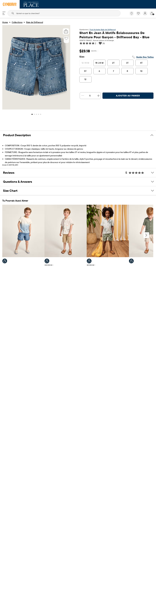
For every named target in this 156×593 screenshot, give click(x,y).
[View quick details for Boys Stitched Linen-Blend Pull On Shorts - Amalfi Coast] (131, 261)
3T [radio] (127, 62)
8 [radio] (127, 71)
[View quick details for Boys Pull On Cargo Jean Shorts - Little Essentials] (4, 261)
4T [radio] (141, 62)
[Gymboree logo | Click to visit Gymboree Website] (10, 4)
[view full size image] (36, 108)
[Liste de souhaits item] (139, 15)
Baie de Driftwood (34, 22)
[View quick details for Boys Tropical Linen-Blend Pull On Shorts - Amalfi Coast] (89, 261)
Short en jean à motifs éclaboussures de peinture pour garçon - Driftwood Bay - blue (114, 35)
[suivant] (146, 235)
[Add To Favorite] (66, 38)
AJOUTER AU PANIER (128, 95)
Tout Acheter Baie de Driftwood (103, 29)
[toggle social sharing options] (66, 31)
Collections (17, 22)
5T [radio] (85, 71)
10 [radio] (141, 71)
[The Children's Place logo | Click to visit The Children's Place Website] (31, 4)
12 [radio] (85, 79)
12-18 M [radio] (85, 62)
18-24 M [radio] (99, 62)
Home (5, 22)
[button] (138, 13)
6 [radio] (99, 71)
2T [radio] (113, 62)
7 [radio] (113, 71)
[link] (131, 13)
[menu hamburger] (3, 13)
